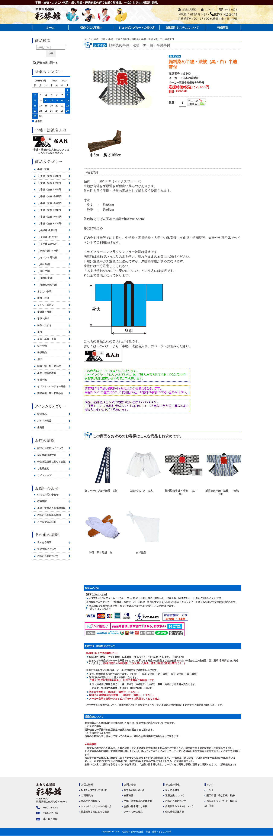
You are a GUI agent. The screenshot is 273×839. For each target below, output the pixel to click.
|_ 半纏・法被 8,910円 (49, 210)
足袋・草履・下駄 (46, 339)
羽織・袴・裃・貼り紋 (49, 366)
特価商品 (222, 27)
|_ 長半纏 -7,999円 (47, 230)
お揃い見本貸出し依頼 (49, 515)
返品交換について (46, 549)
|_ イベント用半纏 (47, 257)
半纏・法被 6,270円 (118, 39)
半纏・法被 (99, 39)
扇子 (39, 359)
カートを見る (231, 9)
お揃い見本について (47, 556)
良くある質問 (44, 542)
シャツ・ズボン (45, 305)
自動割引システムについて (182, 27)
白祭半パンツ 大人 (141, 490)
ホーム (50, 27)
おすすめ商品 (44, 421)
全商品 (40, 427)
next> (65, 81)
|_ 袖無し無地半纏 (47, 285)
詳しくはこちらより (99, 608)
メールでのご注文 (46, 522)
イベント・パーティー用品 (51, 386)
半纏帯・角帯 (44, 312)
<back (54, 81)
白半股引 (141, 552)
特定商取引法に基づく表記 (51, 462)
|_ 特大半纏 (43, 264)
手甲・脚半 (43, 319)
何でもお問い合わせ (47, 494)
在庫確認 (42, 501)
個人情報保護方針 (46, 455)
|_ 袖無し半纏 (44, 278)
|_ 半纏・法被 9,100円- (49, 223)
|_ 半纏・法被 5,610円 (49, 176)
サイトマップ (44, 475)
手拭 (39, 332)
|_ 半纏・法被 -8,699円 (49, 203)
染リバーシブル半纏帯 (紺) (101, 490)
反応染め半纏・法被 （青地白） (222, 492)
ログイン (209, 9)
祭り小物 (42, 346)
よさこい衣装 (44, 291)
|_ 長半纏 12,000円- (47, 244)
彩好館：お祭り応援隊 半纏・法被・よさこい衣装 (146, 832)
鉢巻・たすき (44, 325)
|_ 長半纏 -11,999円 (47, 237)
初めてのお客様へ (91, 27)
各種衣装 (42, 379)
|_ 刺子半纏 (43, 271)
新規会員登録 (189, 9)
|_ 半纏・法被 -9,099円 (49, 217)
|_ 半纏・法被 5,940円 (49, 183)
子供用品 (42, 352)
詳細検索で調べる (47, 62)
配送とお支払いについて (50, 448)
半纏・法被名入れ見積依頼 (51, 508)
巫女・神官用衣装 (46, 373)
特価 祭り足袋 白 (100, 552)
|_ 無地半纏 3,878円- (48, 251)
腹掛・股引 (43, 298)
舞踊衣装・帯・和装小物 (50, 393)
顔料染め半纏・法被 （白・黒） (181, 492)
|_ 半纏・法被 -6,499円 (49, 196)
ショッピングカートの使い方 (137, 27)
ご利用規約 (43, 468)
